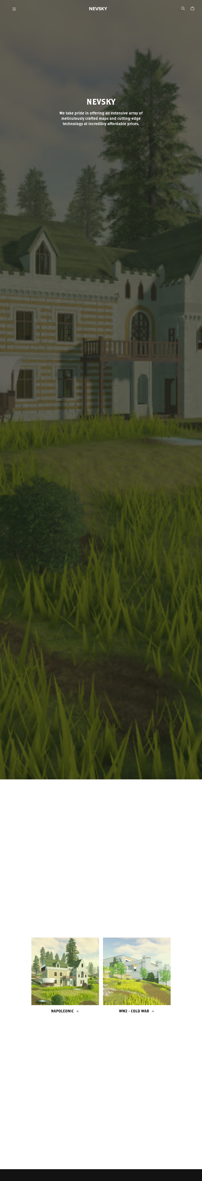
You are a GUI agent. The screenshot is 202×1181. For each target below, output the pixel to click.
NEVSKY (98, 9)
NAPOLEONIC (63, 1011)
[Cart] (194, 8)
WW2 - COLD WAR (134, 1011)
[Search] (183, 8)
